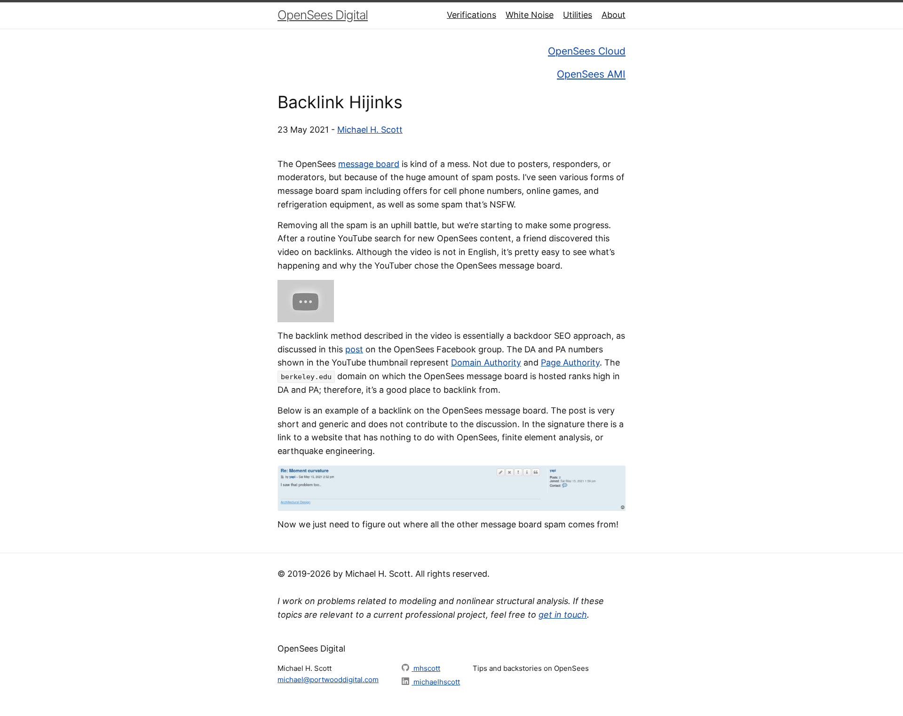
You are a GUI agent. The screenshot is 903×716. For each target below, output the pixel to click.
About (614, 15)
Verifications (471, 15)
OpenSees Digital (322, 15)
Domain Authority (486, 362)
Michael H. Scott (370, 130)
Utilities (577, 15)
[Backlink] (305, 300)
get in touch (563, 615)
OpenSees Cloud (587, 51)
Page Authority (570, 362)
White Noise (530, 15)
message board (368, 164)
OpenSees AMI (591, 74)
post (354, 349)
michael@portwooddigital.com (328, 679)
